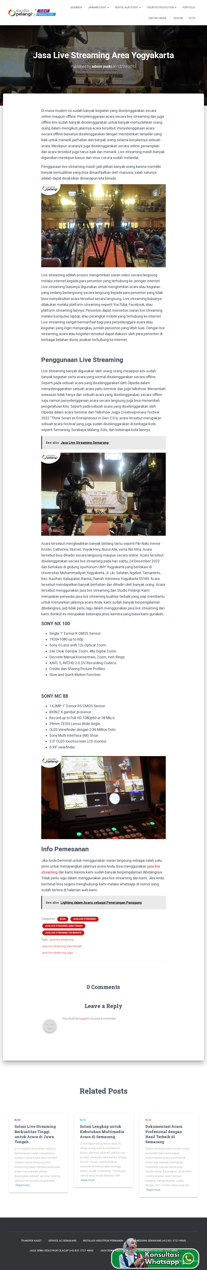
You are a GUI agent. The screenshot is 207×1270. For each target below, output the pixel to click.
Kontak (178, 18)
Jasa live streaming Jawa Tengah (63, 926)
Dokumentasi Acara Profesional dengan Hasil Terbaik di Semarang (163, 1134)
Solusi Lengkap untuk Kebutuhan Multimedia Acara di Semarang (102, 1131)
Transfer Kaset (31, 1240)
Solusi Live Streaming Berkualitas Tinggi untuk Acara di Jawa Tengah (35, 1134)
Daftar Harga (157, 18)
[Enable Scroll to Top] (199, 1262)
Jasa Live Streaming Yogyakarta (63, 933)
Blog (192, 18)
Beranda (76, 7)
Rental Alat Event (127, 7)
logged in (85, 1018)
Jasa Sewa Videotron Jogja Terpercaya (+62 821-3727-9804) (139, 1250)
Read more (23, 1185)
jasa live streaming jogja (57, 952)
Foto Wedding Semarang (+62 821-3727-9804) (158, 1240)
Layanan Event (97, 7)
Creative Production (160, 7)
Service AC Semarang (62, 1240)
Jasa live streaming (84, 919)
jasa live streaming (62, 939)
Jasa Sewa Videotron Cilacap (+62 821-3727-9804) (61, 1250)
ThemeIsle (192, 1261)
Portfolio (189, 7)
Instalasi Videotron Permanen (103, 1240)
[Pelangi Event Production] (32, 13)
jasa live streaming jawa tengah (62, 946)
